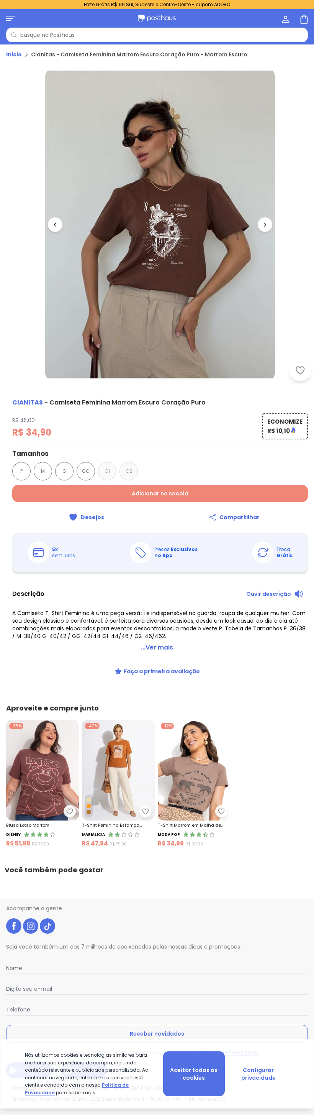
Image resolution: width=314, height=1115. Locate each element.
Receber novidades (157, 1034)
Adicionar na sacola (160, 493)
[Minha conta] (284, 18)
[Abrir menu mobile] (10, 18)
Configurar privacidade (258, 1074)
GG (86, 471)
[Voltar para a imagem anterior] (55, 224)
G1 (107, 471)
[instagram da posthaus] (30, 926)
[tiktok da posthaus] (47, 926)
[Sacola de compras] (303, 18)
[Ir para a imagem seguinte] (265, 224)
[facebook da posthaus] (13, 926)
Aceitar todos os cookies (194, 1074)
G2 (129, 471)
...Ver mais (157, 647)
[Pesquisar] (13, 34)
